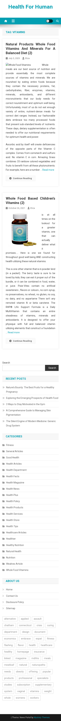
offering (33, 671)
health (32, 645)
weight (48, 691)
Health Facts (12, 476)
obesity (20, 671)
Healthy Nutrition (15, 545)
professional (25, 678)
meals (47, 658)
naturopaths (38, 664)
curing (50, 625)
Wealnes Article (14, 563)
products (9, 678)
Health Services (14, 514)
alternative (10, 618)
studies (8, 684)
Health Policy (13, 501)
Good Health (12, 457)
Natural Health (13, 551)
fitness (50, 638)
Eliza (27, 58)
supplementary (43, 684)
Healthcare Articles (16, 532)
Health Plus (12, 495)
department (10, 632)
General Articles (14, 451)
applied (25, 618)
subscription (23, 684)
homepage (23, 651)
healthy (8, 651)
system (8, 691)
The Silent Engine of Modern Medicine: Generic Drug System (31, 423)
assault (38, 618)
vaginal (21, 691)
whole (7, 697)
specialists (42, 678)
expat (39, 638)
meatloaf (9, 664)
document (39, 632)
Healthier (11, 538)
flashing (8, 645)
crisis (39, 625)
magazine (21, 658)
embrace (26, 638)
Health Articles (14, 463)
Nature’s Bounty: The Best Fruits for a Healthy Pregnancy (30, 389)
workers (34, 697)
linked (7, 658)
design (25, 632)
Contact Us (12, 596)
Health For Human (30, 7)
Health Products (14, 507)
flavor (21, 645)
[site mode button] (49, 21)
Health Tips (12, 526)
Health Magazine (15, 482)
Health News (12, 488)
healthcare (46, 645)
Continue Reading (22, 178)
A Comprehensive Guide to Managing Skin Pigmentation (28, 412)
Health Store (12, 520)
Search (6, 362)
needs (7, 671)
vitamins (34, 691)
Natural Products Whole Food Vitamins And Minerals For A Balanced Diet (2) (30, 48)
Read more (48, 169)
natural (23, 664)
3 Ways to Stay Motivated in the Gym (25, 404)
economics (10, 638)
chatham (9, 625)
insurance (39, 651)
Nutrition (10, 557)
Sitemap (10, 608)
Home (9, 589)
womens (20, 697)
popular (47, 671)
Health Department (16, 470)
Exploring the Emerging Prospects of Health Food (32, 398)
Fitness (10, 445)
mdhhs (35, 658)
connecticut (25, 625)
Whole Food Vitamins (17, 570)
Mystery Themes (42, 717)
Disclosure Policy (15, 602)
